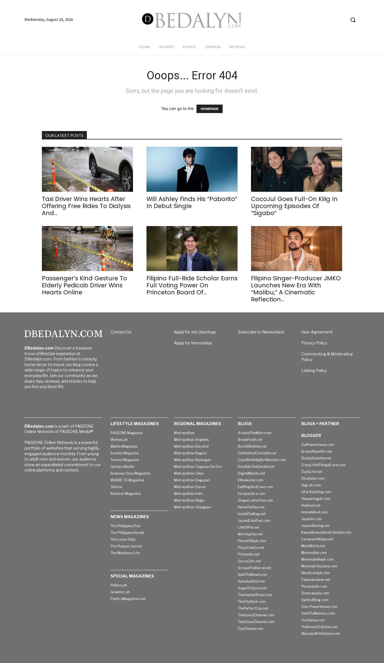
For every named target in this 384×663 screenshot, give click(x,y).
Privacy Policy (314, 342)
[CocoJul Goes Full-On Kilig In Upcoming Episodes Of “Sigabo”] (296, 169)
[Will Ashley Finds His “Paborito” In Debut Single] (192, 169)
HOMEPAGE (209, 109)
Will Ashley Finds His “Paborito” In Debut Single (191, 202)
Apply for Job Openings (195, 332)
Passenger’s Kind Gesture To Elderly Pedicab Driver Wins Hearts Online (84, 285)
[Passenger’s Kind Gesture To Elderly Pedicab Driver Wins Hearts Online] (87, 248)
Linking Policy (314, 370)
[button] (353, 19)
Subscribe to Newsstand (261, 332)
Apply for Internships (193, 342)
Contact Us (121, 332)
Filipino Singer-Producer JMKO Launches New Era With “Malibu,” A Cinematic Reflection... (296, 288)
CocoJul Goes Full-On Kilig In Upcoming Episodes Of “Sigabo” (294, 206)
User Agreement (317, 332)
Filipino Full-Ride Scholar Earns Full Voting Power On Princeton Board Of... (192, 285)
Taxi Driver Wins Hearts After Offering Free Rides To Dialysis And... (86, 206)
